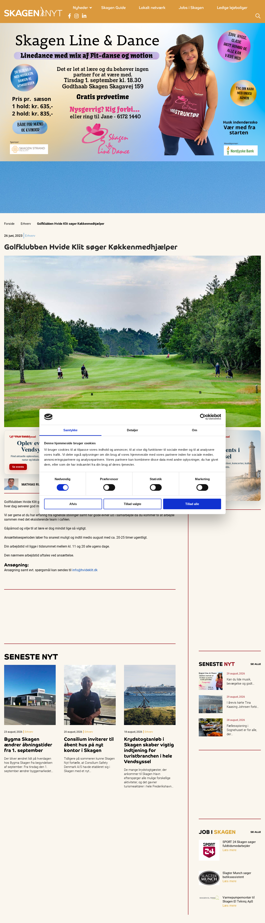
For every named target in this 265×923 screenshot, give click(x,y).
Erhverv (26, 223)
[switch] (109, 487)
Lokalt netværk (152, 7)
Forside (9, 223)
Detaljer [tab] (132, 430)
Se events (18, 466)
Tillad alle (192, 504)
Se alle (256, 664)
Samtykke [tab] (70, 430)
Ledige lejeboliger (232, 7)
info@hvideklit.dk (85, 570)
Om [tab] (194, 430)
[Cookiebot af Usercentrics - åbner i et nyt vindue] (203, 417)
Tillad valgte (132, 504)
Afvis (73, 504)
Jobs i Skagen (191, 7)
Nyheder (80, 7)
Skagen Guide (113, 7)
